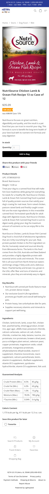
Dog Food (23, 23)
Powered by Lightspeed (24, 488)
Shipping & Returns (28, 480)
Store (13, 23)
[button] (6, 10)
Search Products (15, 441)
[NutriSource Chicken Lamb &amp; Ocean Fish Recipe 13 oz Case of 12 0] (24, 56)
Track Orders (15, 450)
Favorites (34, 450)
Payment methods (11, 480)
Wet (32, 23)
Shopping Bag (15, 459)
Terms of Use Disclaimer (18, 476)
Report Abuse (24, 483)
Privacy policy (35, 476)
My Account (34, 441)
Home (5, 23)
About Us (42, 480)
